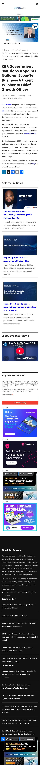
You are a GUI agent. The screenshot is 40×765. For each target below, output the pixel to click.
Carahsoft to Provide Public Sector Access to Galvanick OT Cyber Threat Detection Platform (19, 709)
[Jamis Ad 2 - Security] (20, 517)
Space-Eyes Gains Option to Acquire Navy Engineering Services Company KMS (19, 307)
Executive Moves (19, 50)
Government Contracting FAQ (23, 592)
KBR (3, 111)
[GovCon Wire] (19, 8)
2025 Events (6, 595)
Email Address (7, 395)
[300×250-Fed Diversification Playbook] (20, 423)
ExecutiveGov (9, 599)
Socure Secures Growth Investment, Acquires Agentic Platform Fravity (17, 214)
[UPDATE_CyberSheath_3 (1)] (20, 486)
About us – (6, 592)
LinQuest (34, 164)
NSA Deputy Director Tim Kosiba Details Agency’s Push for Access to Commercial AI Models (20, 637)
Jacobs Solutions (29, 134)
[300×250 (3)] (20, 454)
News (20, 98)
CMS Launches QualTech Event (14, 615)
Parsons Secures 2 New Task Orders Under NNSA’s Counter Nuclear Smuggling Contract (19, 674)
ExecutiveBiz (8, 665)
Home (6, 50)
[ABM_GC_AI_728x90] (20, 18)
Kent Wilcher (6, 105)
